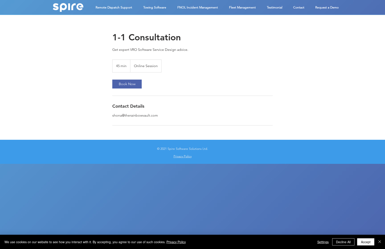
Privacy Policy (176, 242)
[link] (127, 84)
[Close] (379, 241)
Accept (366, 242)
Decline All (343, 242)
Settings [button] (323, 242)
